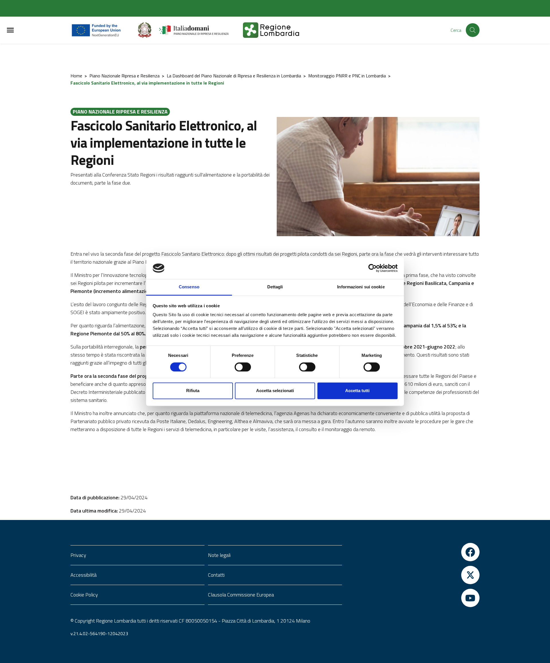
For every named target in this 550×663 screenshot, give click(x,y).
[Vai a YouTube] (412, 597)
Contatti (216, 575)
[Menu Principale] (10, 30)
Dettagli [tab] (275, 287)
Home (76, 75)
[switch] (243, 366)
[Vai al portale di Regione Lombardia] (278, 30)
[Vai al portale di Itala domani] (201, 30)
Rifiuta (192, 390)
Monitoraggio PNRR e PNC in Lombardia (347, 75)
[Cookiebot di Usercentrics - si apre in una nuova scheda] (372, 268)
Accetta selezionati (275, 390)
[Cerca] (473, 30)
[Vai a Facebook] (412, 552)
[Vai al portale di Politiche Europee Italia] (148, 30)
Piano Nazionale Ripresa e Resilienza (124, 75)
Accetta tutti (357, 390)
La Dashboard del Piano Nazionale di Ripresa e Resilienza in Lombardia (234, 75)
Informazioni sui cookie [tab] (360, 287)
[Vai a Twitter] (412, 575)
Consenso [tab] (189, 287)
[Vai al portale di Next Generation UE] (103, 30)
